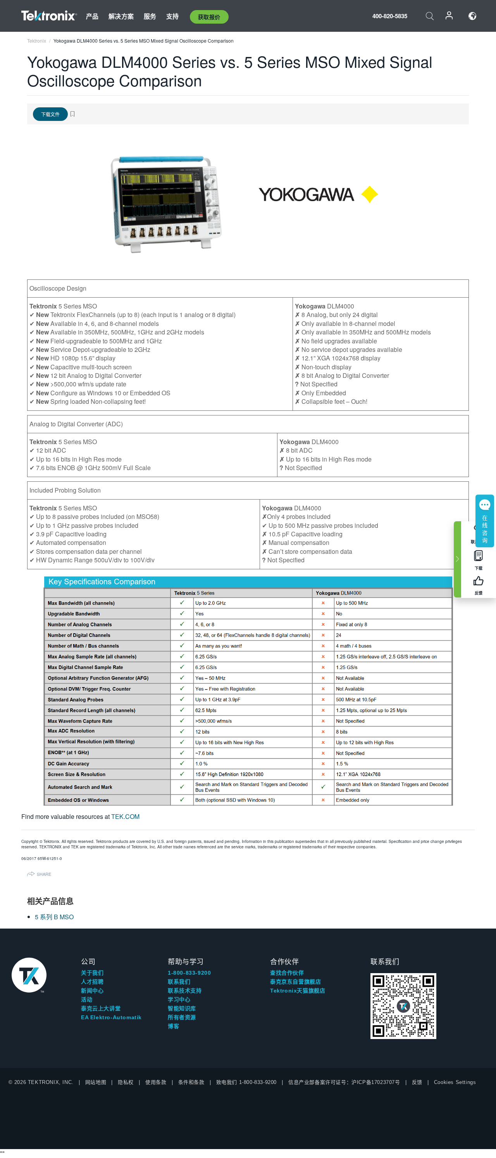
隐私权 (126, 1082)
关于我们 (92, 973)
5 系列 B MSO (54, 916)
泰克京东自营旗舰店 (295, 982)
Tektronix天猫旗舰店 (297, 990)
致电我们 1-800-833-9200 (246, 1082)
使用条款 (155, 1082)
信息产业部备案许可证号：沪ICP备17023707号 (344, 1082)
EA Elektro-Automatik (111, 1017)
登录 (449, 16)
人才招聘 (92, 982)
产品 (92, 16)
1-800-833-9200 (189, 973)
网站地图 (95, 1082)
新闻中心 (92, 990)
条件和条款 (191, 1082)
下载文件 (50, 114)
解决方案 (121, 16)
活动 (86, 999)
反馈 (417, 1082)
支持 (172, 16)
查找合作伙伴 (287, 973)
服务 (150, 16)
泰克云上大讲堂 (101, 1008)
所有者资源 (182, 1017)
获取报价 (209, 17)
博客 (173, 1026)
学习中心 (179, 999)
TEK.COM (125, 816)
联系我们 (179, 982)
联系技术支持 (185, 990)
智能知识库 (182, 1008)
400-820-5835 (389, 16)
